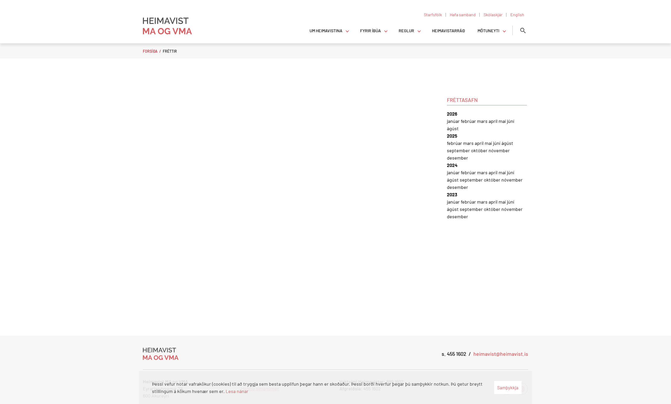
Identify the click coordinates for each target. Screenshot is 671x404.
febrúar (469, 121)
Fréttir (170, 51)
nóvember (499, 150)
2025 (452, 136)
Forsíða (150, 51)
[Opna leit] (523, 30)
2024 (452, 165)
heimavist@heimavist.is (500, 354)
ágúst (453, 128)
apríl (494, 121)
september (459, 150)
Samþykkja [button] (507, 387)
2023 (452, 194)
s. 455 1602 (454, 354)
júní (510, 121)
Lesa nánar (237, 391)
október (480, 150)
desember (457, 158)
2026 (452, 114)
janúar (454, 121)
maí (503, 121)
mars (483, 121)
